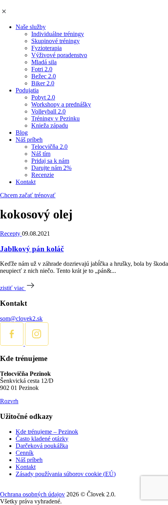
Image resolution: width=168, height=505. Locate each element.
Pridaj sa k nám (50, 160)
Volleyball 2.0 (48, 111)
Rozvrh (9, 401)
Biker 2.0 (42, 83)
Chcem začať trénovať (27, 195)
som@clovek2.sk (21, 318)
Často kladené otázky (42, 438)
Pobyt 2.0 (43, 97)
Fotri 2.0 (41, 69)
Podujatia (27, 90)
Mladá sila (44, 62)
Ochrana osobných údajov (32, 494)
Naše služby (31, 26)
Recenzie (42, 174)
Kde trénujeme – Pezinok (47, 431)
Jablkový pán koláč (32, 249)
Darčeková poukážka (42, 445)
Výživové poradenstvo (59, 55)
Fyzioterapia (46, 48)
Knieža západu (49, 125)
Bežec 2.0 (43, 76)
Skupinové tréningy (55, 41)
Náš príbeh (29, 139)
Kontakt (26, 182)
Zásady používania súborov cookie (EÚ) (66, 474)
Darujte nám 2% (51, 167)
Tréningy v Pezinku (55, 118)
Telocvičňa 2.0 (49, 146)
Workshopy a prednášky (61, 104)
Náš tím (40, 153)
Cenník (25, 452)
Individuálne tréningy (57, 34)
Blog (22, 132)
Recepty (11, 233)
